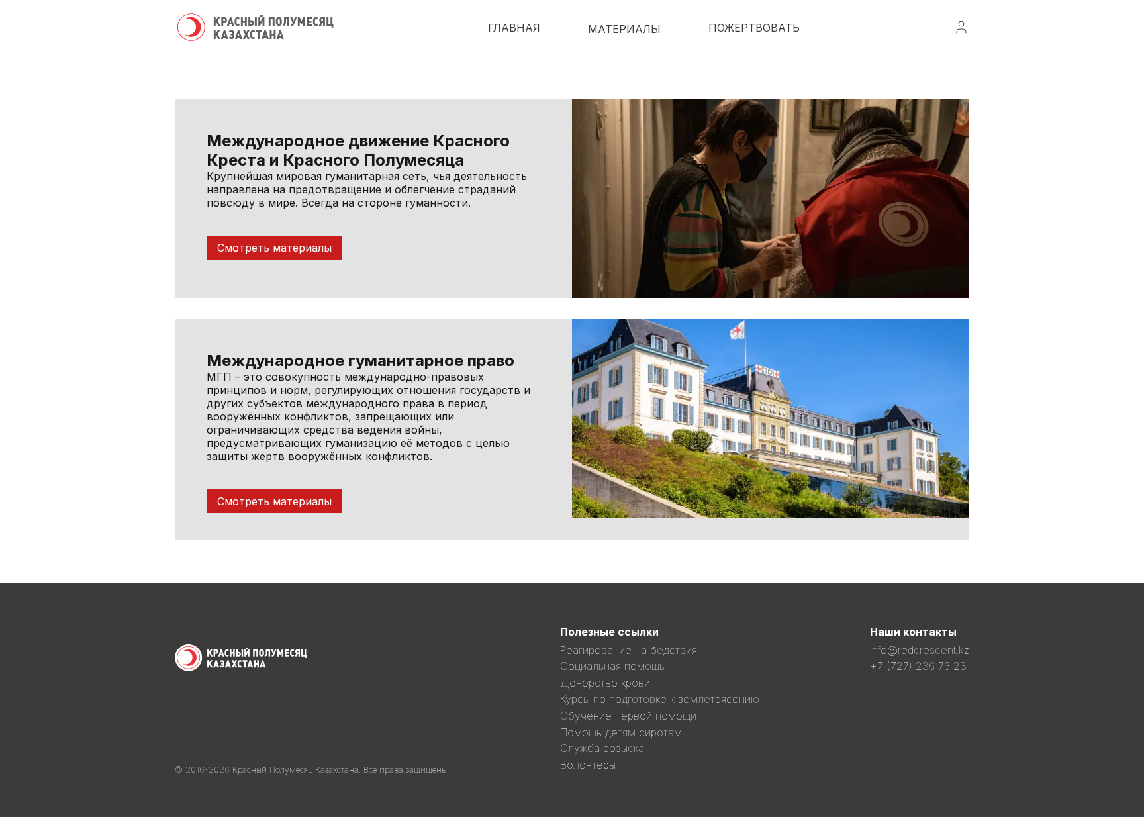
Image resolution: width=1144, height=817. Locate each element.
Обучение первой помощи (628, 715)
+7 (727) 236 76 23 (918, 666)
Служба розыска (602, 748)
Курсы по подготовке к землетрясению (659, 699)
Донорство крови (605, 682)
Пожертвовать (754, 27)
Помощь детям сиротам (621, 732)
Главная (514, 27)
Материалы (624, 29)
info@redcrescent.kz (919, 650)
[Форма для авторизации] (961, 31)
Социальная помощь (612, 666)
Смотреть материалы (274, 247)
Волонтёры (588, 764)
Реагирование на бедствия (628, 650)
